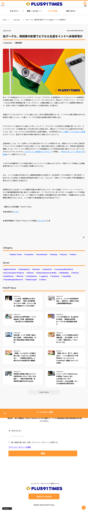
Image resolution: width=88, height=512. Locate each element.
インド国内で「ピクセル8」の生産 (72, 131)
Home (5, 20)
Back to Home (44, 496)
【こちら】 (41, 220)
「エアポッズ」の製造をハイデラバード (38, 151)
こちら (16, 212)
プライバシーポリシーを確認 (19, 447)
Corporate (16, 20)
